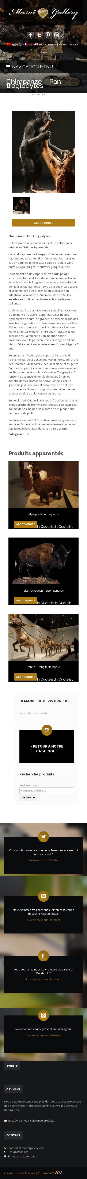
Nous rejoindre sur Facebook (43, 979)
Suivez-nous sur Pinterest (43, 920)
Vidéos (43, 52)
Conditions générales (56, 44)
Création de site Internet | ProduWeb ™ (29, 1173)
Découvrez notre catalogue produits (31, 1120)
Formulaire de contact (20, 1156)
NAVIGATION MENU (31, 66)
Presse (74, 44)
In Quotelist (46, 527)
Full (44, 94)
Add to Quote (43, 222)
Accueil (36, 94)
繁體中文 (16, 44)
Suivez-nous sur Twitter (44, 860)
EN (40, 44)
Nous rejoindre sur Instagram (43, 1035)
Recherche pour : (31, 785)
